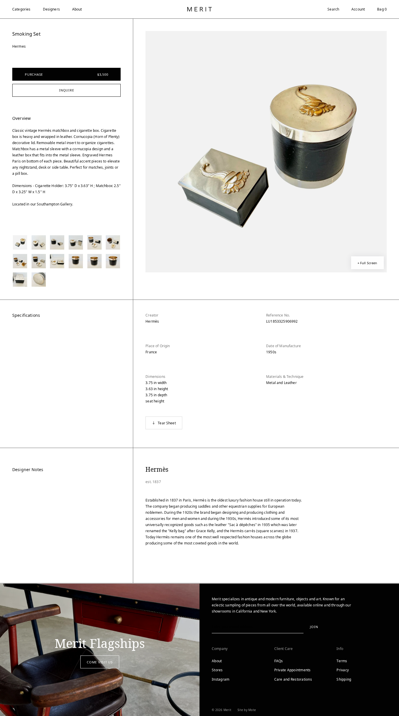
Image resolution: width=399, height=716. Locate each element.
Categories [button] (21, 9)
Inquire (66, 90)
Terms (341, 660)
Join (314, 627)
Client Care (283, 648)
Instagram (220, 679)
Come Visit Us (100, 662)
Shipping (343, 679)
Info (339, 648)
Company (220, 648)
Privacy (342, 669)
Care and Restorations (293, 679)
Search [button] (333, 9)
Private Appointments (292, 669)
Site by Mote (246, 710)
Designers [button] (51, 9)
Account (358, 9)
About (77, 9)
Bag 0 (382, 9)
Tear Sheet (167, 423)
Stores (217, 669)
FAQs (278, 660)
